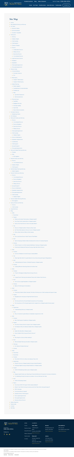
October (15, 251)
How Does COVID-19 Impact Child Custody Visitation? (26, 384)
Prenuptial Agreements (20, 397)
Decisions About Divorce (20, 400)
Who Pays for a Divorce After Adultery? (23, 337)
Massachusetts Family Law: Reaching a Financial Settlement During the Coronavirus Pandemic (35, 374)
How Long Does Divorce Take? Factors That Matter (26, 236)
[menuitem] (5, 454)
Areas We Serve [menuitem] (50, 5)
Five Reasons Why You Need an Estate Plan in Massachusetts (28, 326)
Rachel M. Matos (15, 28)
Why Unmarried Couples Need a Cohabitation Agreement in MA (29, 313)
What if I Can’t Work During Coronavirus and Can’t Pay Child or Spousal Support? (32, 387)
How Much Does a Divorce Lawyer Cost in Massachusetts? (27, 324)
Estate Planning (15, 84)
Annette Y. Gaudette (16, 32)
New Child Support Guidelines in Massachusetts (25, 320)
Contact (12, 406)
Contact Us (66, 5)
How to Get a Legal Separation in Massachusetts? (25, 281)
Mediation (14, 60)
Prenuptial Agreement (17, 67)
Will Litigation (16, 156)
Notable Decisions (28, 1)
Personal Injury (15, 99)
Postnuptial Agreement (17, 65)
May (14, 234)
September (15, 307)
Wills (14, 92)
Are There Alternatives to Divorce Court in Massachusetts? (27, 230)
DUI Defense (14, 116)
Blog (35, 1)
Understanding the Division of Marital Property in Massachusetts (29, 262)
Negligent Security (17, 103)
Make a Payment (42, 1)
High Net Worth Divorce (17, 58)
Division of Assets (15, 45)
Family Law (13, 34)
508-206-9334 (65, 1)
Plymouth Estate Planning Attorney (18, 150)
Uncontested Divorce (18, 56)
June (14, 311)
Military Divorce (16, 51)
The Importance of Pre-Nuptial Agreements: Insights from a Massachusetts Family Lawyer (34, 303)
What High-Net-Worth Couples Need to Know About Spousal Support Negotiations (33, 258)
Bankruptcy (14, 77)
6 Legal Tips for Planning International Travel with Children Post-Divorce (30, 277)
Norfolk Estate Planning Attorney (18, 169)
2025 (13, 249)
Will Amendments (19, 96)
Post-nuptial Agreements (20, 395)
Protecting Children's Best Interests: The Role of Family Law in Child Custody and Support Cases (36, 292)
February (15, 344)
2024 (13, 268)
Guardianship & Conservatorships (20, 88)
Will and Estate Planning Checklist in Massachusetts (26, 341)
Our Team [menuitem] (35, 5)
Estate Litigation (16, 86)
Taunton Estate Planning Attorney (18, 198)
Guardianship (15, 141)
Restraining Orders (16, 114)
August (14, 217)
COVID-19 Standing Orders (20, 380)
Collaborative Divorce (18, 49)
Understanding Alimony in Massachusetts (24, 309)
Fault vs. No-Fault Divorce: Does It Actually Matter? (26, 223)
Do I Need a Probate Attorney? (21, 346)
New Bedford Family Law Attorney (18, 24)
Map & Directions (36, 433)
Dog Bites (15, 101)
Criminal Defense (16, 71)
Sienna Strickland (16, 30)
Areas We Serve (14, 209)
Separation (14, 62)
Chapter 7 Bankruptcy (18, 79)
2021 (13, 316)
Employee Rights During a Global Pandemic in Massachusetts (28, 365)
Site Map (13, 408)
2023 (13, 288)
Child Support (15, 43)
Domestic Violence (17, 73)
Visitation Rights (15, 38)
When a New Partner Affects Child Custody (24, 232)
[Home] (12, 3)
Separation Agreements (17, 139)
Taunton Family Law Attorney (17, 173)
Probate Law (16, 90)
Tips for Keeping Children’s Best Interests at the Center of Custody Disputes (31, 240)
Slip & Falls (15, 107)
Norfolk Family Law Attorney (17, 158)
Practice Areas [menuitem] (42, 5)
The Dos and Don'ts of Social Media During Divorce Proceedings (29, 300)
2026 (13, 212)
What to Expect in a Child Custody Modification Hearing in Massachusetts (31, 245)
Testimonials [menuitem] (58, 5)
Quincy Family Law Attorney (17, 202)
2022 (13, 305)
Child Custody (15, 41)
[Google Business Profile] (9, 434)
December (15, 352)
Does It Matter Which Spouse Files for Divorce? (25, 333)
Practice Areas (14, 69)
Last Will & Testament (19, 94)
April (14, 238)
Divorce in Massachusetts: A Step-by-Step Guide (25, 227)
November (15, 215)
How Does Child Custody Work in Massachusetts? (25, 221)
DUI (14, 75)
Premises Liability (17, 105)
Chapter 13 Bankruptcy (18, 81)
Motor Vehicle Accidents (18, 110)
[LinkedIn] (7, 434)
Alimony (14, 36)
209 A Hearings (18, 389)
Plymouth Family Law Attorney (17, 118)
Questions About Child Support (21, 393)
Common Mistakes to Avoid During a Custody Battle (26, 253)
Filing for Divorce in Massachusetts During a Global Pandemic (28, 363)
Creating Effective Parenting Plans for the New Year (26, 266)
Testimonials (13, 404)
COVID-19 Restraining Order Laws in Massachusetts (26, 369)
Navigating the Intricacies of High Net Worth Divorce (26, 296)
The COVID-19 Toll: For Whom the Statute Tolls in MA (26, 359)
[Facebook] (4, 434)
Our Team (13, 26)
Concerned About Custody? (21, 391)
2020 (13, 350)
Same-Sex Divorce (17, 54)
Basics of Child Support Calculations (22, 285)
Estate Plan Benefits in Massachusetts (23, 331)
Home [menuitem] (30, 5)
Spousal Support (15, 146)
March (14, 382)
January (15, 243)
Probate (14, 152)
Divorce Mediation (17, 124)
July (14, 225)
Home (12, 22)
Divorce (13, 47)
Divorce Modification (16, 188)
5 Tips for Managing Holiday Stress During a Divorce (26, 273)
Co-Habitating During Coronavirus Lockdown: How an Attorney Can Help (31, 376)
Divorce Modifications (17, 137)
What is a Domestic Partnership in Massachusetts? (26, 219)
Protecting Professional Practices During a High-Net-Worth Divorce (29, 247)
